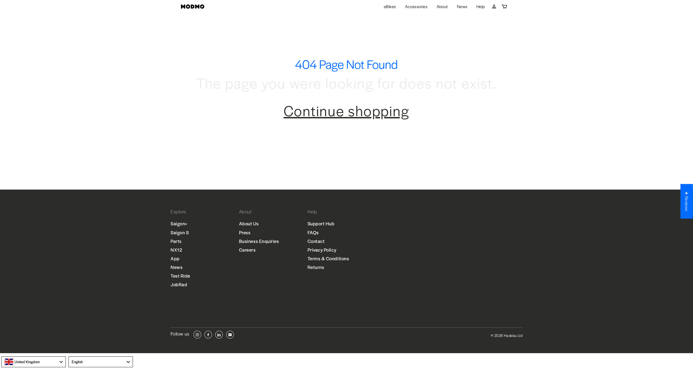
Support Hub (321, 223)
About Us (249, 223)
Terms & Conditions (328, 258)
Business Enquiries (259, 241)
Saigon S (180, 232)
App (175, 258)
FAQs (313, 232)
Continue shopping (347, 110)
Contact (316, 241)
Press (245, 232)
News (462, 6)
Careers (247, 249)
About (442, 6)
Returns (316, 267)
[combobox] (33, 361)
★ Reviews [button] (687, 201)
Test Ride (180, 275)
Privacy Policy (322, 249)
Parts (176, 241)
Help (480, 6)
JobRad (179, 284)
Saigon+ (179, 223)
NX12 (176, 249)
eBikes (390, 6)
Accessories (416, 6)
